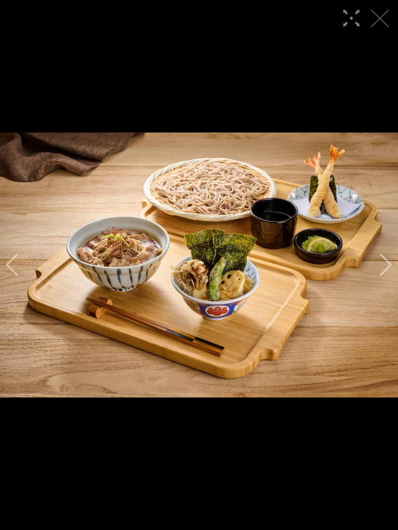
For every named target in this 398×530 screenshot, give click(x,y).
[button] (12, 265)
